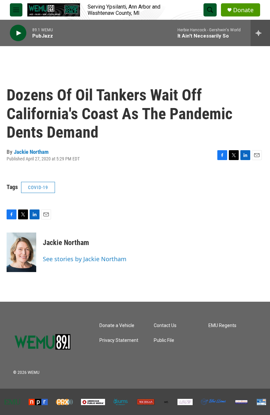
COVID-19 (38, 187)
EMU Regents (222, 325)
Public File (164, 340)
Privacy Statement (118, 340)
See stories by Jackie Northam (84, 259)
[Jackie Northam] (21, 252)
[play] (18, 33)
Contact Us (165, 325)
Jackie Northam (31, 152)
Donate (243, 10)
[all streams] (260, 33)
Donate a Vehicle (116, 325)
